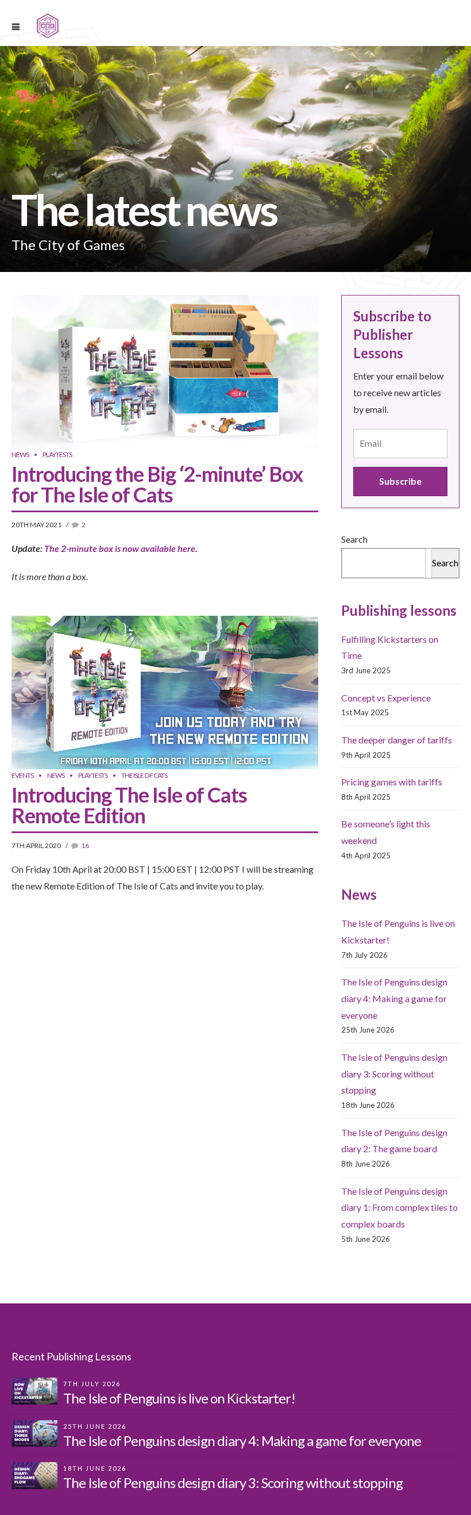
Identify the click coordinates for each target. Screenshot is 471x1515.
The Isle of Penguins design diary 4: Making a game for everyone (394, 998)
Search (354, 539)
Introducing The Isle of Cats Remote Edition (129, 805)
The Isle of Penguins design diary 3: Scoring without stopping (394, 1074)
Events (22, 775)
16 (85, 845)
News (20, 454)
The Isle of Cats (144, 775)
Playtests (57, 454)
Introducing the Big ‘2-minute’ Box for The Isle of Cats (157, 484)
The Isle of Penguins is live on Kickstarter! (179, 1398)
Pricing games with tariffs (391, 781)
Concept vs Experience (386, 697)
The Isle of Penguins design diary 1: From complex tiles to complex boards (399, 1208)
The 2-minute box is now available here (119, 548)
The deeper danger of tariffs (396, 739)
